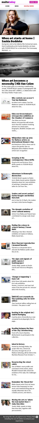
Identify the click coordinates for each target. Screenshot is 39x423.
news (17, 6)
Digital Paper (29, 6)
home (7, 6)
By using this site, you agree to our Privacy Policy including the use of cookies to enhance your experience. (19, 419)
